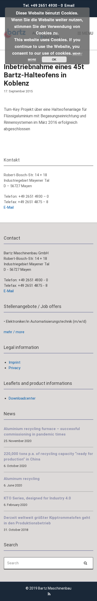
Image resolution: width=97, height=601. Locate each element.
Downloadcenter (22, 398)
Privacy (14, 368)
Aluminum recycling (22, 478)
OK (54, 59)
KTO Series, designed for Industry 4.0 (37, 498)
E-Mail (9, 207)
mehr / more (14, 332)
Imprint (14, 362)
